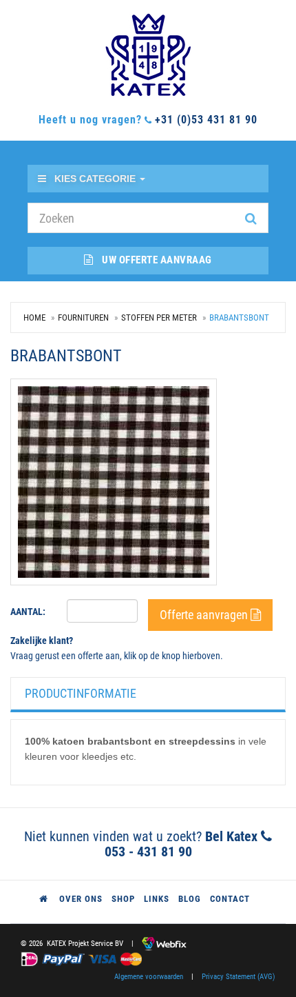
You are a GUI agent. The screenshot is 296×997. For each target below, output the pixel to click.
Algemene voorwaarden (148, 976)
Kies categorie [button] (96, 178)
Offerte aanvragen (205, 614)
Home (34, 317)
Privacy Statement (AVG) (238, 976)
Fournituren (83, 317)
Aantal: (27, 611)
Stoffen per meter (159, 317)
